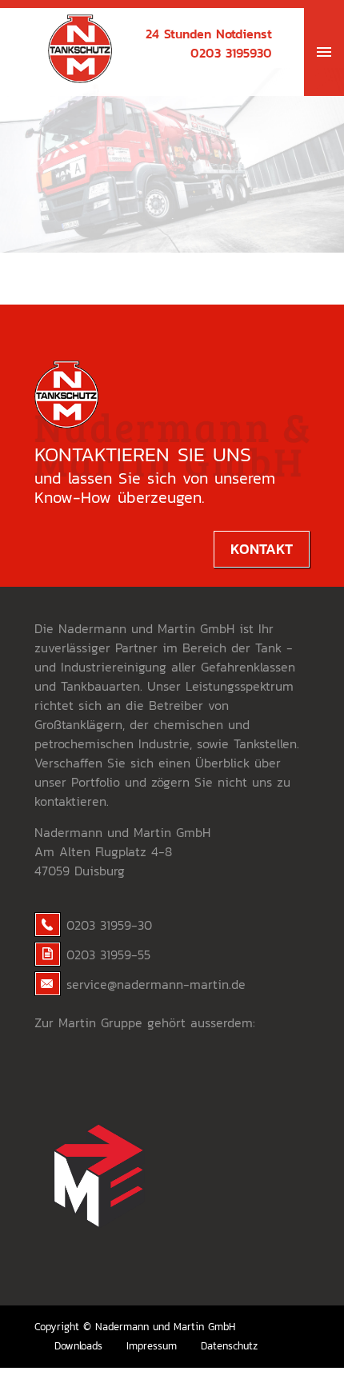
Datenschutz (229, 1345)
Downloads (78, 1345)
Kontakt (261, 549)
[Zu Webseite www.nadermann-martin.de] (98, 1263)
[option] (172, 160)
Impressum (151, 1345)
